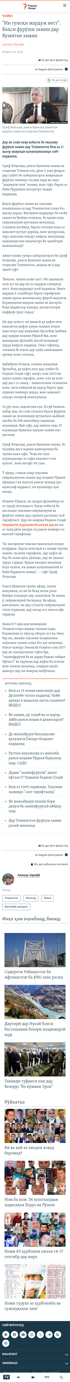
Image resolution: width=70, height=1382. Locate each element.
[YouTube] (33, 1377)
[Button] (53, 60)
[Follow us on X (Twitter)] (40, 1334)
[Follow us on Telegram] (48, 1334)
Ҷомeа (7, 16)
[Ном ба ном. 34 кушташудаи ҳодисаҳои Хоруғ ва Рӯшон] (35, 1178)
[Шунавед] (18, 1377)
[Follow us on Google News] (5, 1334)
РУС (47, 1377)
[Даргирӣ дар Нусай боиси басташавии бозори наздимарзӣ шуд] (35, 1002)
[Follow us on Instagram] (31, 1334)
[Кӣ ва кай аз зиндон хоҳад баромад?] (35, 1126)
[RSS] (57, 1334)
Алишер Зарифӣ (13, 44)
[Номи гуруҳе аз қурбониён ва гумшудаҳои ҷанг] (35, 1281)
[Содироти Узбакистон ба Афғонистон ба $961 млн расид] (35, 950)
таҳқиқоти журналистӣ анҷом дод (28, 525)
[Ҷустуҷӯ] (61, 1377)
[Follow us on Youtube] (23, 1334)
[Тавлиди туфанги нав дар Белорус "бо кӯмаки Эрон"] (35, 1059)
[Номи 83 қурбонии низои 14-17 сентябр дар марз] (35, 1230)
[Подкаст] (5, 1343)
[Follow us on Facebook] (14, 1334)
